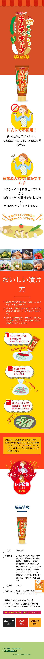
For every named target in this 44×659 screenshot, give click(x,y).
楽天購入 (22, 622)
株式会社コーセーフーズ (13, 648)
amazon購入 (34, 622)
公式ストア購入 (9, 622)
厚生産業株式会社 (10, 651)
